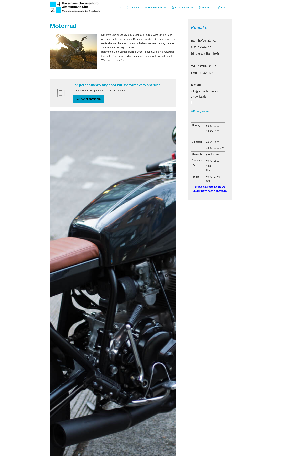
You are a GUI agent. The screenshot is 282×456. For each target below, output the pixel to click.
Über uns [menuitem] (134, 7)
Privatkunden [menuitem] (155, 7)
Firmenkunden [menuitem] (182, 7)
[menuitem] (120, 7)
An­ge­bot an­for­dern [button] (89, 98)
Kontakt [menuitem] (225, 7)
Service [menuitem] (206, 7)
